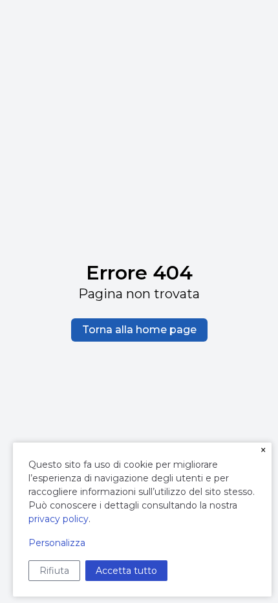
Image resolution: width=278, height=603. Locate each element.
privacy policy (58, 519)
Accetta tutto (126, 570)
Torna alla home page (139, 329)
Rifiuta (54, 570)
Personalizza (56, 543)
